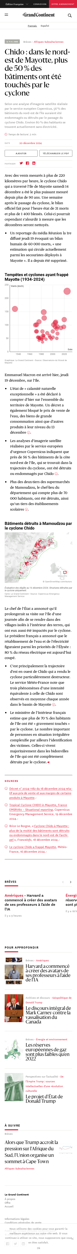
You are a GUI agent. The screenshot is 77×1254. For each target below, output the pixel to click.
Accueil (9, 1206)
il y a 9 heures (13, 915)
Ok (38, 1248)
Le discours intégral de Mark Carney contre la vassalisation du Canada (48, 1015)
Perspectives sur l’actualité (42, 1077)
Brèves (27, 42)
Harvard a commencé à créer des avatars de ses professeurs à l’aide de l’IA (48, 973)
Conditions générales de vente (23, 1222)
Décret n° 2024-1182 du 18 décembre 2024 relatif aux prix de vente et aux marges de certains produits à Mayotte (40, 793)
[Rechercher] (70, 14)
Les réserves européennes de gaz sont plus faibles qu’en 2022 (48, 1052)
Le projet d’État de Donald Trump (44, 1099)
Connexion (40, 4)
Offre (7, 1202)
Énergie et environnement (51, 1039)
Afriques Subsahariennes (49, 42)
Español (45, 25)
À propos (10, 1199)
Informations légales (17, 1219)
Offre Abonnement (63, 4)
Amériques (42, 960)
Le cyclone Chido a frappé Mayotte (32, 846)
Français (32, 25)
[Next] (70, 882)
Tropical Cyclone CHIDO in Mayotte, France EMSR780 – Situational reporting (38, 807)
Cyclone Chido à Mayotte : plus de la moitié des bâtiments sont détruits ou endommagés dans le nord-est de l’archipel (39, 832)
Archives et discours (38, 998)
